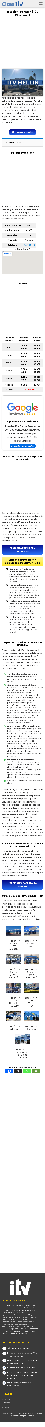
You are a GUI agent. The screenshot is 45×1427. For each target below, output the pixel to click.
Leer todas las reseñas (24, 446)
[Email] (36, 1071)
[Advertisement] (22, 42)
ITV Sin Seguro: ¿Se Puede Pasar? (21, 1367)
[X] (18, 1071)
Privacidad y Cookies (9, 1402)
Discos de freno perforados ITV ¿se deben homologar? (22, 1354)
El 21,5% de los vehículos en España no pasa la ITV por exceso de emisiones (22, 1375)
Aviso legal (6, 1399)
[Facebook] (9, 1071)
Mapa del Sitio (7, 1405)
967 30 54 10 (29, 245)
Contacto (5, 1408)
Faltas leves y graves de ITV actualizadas (19, 1384)
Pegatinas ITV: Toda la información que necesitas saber (22, 1361)
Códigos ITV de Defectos (18, 1348)
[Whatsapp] (27, 1071)
